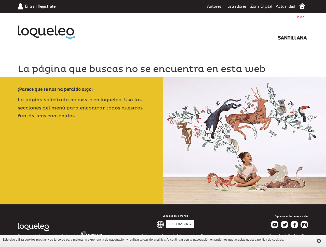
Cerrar (319, 241)
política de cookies (270, 239)
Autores (214, 6)
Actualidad (285, 6)
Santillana (292, 38)
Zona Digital (261, 6)
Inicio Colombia (302, 6)
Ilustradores (236, 6)
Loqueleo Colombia (46, 33)
